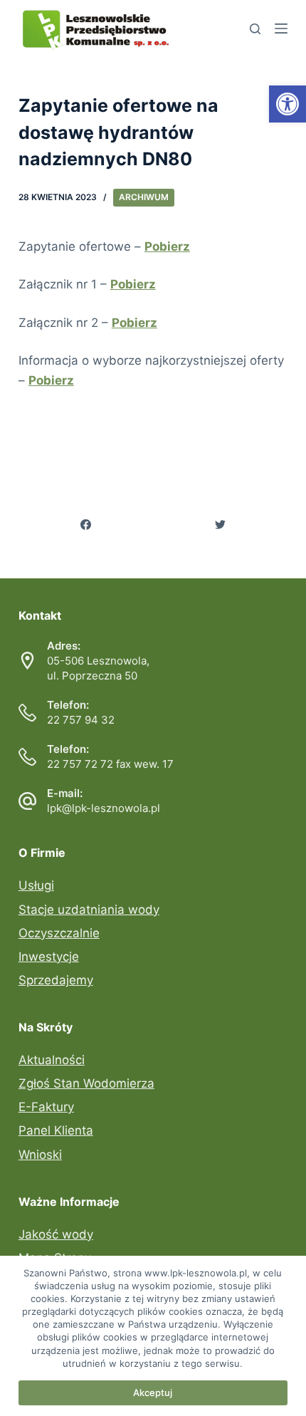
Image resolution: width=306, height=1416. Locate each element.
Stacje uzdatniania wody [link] (89, 909)
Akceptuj (152, 1392)
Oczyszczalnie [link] (59, 933)
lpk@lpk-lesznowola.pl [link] (103, 808)
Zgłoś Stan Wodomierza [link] (86, 1083)
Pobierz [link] (133, 284)
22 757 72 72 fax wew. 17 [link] (110, 764)
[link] (287, 104)
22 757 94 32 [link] (81, 720)
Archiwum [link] (144, 197)
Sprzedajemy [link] (56, 980)
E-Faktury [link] (46, 1107)
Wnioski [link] (40, 1154)
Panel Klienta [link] (56, 1130)
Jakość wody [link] (56, 1234)
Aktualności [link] (52, 1060)
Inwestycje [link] (49, 956)
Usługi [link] (36, 885)
